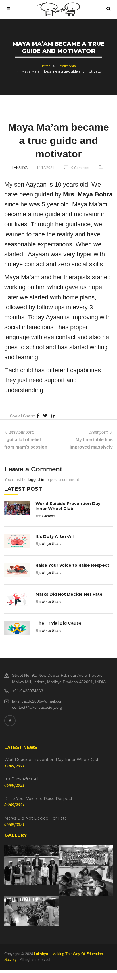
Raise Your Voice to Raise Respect (72, 565)
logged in (36, 479)
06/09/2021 (14, 785)
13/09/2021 (14, 766)
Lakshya (19, 168)
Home (45, 66)
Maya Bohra (51, 543)
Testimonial (67, 66)
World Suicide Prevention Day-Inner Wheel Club (68, 506)
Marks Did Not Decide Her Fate (69, 594)
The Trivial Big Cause (58, 623)
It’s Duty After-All (54, 536)
